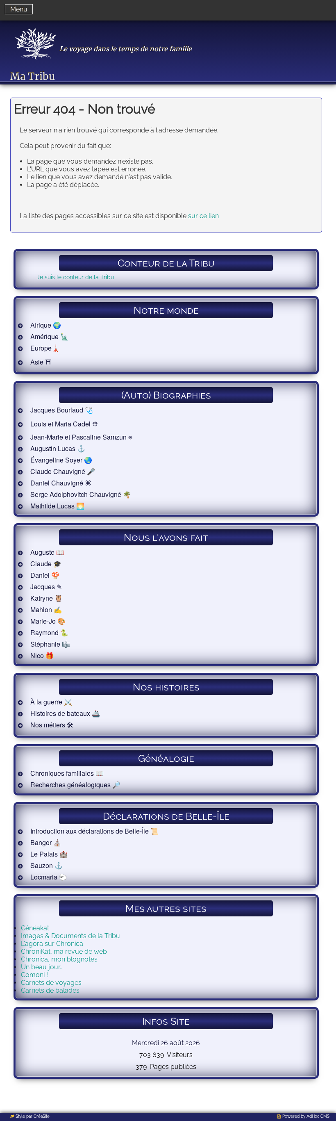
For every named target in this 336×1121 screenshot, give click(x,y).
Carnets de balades (50, 990)
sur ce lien (203, 216)
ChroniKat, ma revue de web (64, 951)
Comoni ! (34, 975)
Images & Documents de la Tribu (70, 936)
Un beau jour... (42, 967)
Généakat (35, 928)
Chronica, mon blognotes (59, 959)
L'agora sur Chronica (52, 944)
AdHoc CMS (317, 1116)
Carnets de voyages (51, 983)
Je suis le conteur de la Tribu (75, 276)
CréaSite (42, 1116)
